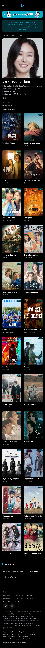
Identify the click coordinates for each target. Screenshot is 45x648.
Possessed (28, 441)
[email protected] (9, 625)
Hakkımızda (30, 632)
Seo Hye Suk (6, 220)
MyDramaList (7, 105)
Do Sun (26, 220)
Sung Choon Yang (8, 332)
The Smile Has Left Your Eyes (31, 479)
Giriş (31, 571)
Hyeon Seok (6, 183)
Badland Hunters (9, 255)
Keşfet (21, 632)
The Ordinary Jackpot (19, 602)
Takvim (5, 634)
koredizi (18, 639)
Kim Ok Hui (27, 145)
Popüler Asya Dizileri (10, 632)
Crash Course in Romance (30, 255)
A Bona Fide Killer (19, 599)
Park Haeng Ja (7, 444)
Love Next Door (8, 218)
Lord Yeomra (28, 295)
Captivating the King (32, 180)
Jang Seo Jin (28, 257)
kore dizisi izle (17, 628)
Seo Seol (5, 481)
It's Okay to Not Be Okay (9, 441)
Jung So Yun (28, 406)
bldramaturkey (8, 639)
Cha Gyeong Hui (7, 369)
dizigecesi (26, 639)
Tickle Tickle (7, 404)
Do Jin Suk (6, 406)
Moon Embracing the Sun (32, 553)
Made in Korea (19, 596)
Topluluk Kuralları (9, 636)
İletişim (19, 634)
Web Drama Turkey (9, 642)
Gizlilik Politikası (22, 636)
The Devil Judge (8, 367)
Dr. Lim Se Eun (28, 369)
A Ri (25, 556)
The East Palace (8, 143)
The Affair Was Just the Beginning (8, 599)
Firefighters (28, 218)
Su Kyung (27, 444)
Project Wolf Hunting (32, 329)
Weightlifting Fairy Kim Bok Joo (33, 516)
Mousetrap (30, 599)
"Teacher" (5, 257)
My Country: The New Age (11, 479)
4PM (4, 180)
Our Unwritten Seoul (32, 143)
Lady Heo (5, 518)
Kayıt (36, 571)
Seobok (27, 367)
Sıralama (10, 577)
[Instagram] (12, 606)
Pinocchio (6, 553)
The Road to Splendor (7, 596)
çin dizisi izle (27, 628)
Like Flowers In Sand (10, 292)
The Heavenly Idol (31, 292)
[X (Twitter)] (5, 606)
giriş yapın (31, 27)
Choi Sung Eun (29, 518)
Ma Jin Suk (6, 295)
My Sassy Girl (8, 516)
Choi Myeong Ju (29, 332)
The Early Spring (29, 596)
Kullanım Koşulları (30, 634)
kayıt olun (22, 29)
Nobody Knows (30, 404)
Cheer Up (6, 329)
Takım (12, 634)
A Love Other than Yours (7, 602)
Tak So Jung (28, 481)
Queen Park (28, 183)
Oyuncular (5, 35)
